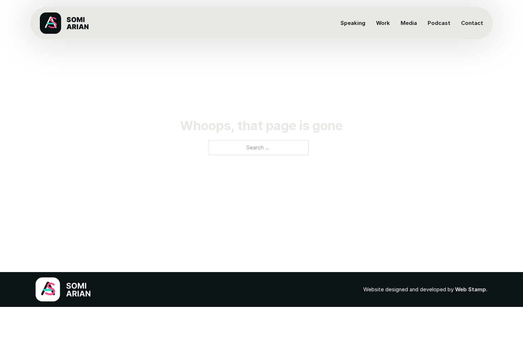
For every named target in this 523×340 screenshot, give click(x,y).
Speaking (352, 23)
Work (383, 23)
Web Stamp (470, 289)
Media (409, 23)
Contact (472, 23)
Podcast (439, 23)
